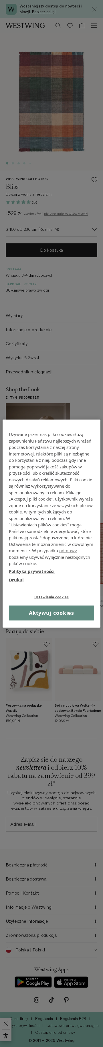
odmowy (68, 550)
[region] (51, 524)
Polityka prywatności (32, 571)
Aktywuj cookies (51, 612)
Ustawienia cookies (51, 597)
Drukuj (16, 580)
